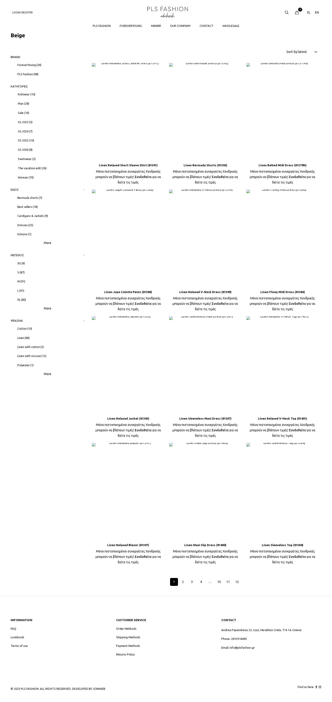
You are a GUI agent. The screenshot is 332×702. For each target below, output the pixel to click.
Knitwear (26, 94)
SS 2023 (25, 122)
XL (21, 299)
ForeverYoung (29, 64)
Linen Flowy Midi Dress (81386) (282, 291)
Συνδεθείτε (143, 177)
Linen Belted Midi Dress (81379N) (282, 165)
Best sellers (27, 206)
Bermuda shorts (29, 197)
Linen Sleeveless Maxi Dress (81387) (205, 418)
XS (21, 263)
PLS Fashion (27, 74)
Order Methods (126, 628)
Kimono (24, 234)
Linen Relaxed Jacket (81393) (128, 418)
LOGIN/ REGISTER (22, 12)
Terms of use (19, 645)
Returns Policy (125, 654)
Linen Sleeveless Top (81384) (282, 545)
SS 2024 (25, 131)
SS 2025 (26, 140)
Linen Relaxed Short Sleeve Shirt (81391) (128, 165)
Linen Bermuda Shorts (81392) (205, 165)
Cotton (24, 328)
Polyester (25, 365)
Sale (23, 112)
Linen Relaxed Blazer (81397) (128, 545)
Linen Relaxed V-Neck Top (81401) (282, 418)
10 (219, 582)
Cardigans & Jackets (32, 215)
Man (23, 103)
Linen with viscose (31, 355)
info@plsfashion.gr (242, 647)
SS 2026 (25, 149)
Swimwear (27, 158)
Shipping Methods (128, 637)
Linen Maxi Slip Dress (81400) (205, 545)
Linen (23, 337)
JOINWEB (99, 688)
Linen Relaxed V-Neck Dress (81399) (205, 291)
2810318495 (239, 638)
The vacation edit (32, 168)
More (47, 243)
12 (237, 582)
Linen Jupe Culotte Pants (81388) (128, 291)
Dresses (25, 225)
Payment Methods (128, 645)
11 (228, 582)
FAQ (13, 628)
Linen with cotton (30, 346)
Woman (26, 177)
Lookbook (17, 637)
